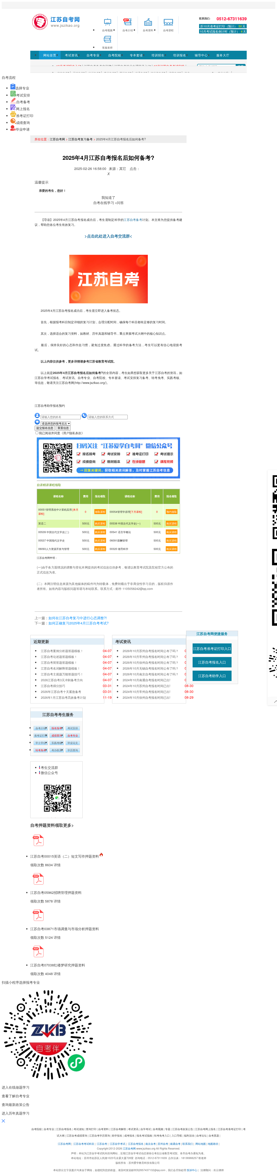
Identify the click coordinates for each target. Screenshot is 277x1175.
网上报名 (23, 108)
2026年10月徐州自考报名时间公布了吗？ (151, 662)
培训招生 (157, 55)
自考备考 (23, 101)
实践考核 (57, 742)
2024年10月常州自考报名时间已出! (146, 691)
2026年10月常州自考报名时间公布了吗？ (151, 656)
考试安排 (23, 95)
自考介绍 (40, 728)
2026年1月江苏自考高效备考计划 (63, 697)
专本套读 (136, 55)
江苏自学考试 (117, 1143)
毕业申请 (23, 129)
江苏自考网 (57, 139)
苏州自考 (163, 1143)
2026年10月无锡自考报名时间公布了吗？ (151, 668)
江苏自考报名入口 (212, 662)
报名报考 (57, 728)
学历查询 (73, 750)
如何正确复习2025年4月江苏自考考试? (78, 623)
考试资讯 (71, 55)
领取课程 (100, 511)
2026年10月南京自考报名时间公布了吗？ (151, 674)
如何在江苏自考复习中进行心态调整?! (77, 617)
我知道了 (108, 197)
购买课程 (100, 523)
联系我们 (187, 1143)
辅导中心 (201, 55)
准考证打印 (24, 115)
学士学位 (40, 742)
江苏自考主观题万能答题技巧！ (62, 674)
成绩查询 (23, 122)
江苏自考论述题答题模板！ (59, 656)
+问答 (119, 202)
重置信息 (63, 428)
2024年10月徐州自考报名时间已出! (146, 697)
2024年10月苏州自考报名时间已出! (146, 686)
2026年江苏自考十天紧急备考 (61, 691)
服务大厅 (222, 55)
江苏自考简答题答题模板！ (59, 662)
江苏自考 (102, 1143)
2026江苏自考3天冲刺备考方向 (62, 680)
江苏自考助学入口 (212, 675)
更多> (68, 825)
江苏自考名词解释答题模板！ (60, 668)
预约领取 (171, 511)
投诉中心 (192, 1170)
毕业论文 (73, 742)
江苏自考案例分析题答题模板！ (62, 651)
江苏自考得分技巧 (53, 686)
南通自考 (175, 1143)
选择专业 (22, 88)
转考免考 (40, 750)
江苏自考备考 (133, 219)
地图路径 (213, 1143)
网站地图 (200, 1143)
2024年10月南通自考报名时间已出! (146, 680)
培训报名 (179, 55)
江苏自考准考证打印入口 (212, 648)
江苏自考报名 (135, 1143)
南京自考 (150, 1143)
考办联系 (57, 750)
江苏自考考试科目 (83, 1143)
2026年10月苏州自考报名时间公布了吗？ (151, 651)
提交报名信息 (44, 428)
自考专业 (93, 55)
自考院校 (114, 55)
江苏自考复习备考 (80, 139)
